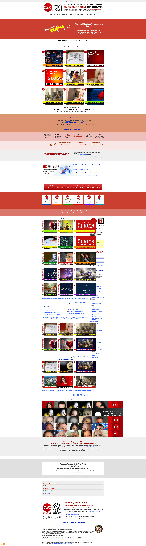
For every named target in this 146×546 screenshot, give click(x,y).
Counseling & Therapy (96, 349)
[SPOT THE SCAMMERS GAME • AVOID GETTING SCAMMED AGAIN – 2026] (84, 226)
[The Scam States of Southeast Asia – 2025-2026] (53, 382)
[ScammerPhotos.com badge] (57, 195)
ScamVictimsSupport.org (64, 142)
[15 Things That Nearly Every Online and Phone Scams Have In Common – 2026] (84, 242)
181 (80, 303)
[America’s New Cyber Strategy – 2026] (84, 289)
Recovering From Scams (97, 291)
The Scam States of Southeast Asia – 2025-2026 (50, 390)
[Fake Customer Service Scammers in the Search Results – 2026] (53, 242)
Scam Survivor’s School (83, 169)
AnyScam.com (80, 147)
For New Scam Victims (96, 307)
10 (78, 395)
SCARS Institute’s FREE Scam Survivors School (56, 176)
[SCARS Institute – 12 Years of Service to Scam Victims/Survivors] (97, 217)
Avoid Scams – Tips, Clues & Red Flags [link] (76, 313)
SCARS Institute (52, 144)
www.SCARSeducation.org (82, 173)
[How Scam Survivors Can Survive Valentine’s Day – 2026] (68, 344)
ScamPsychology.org (96, 142)
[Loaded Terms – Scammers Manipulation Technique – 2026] (53, 289)
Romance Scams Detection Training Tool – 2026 (53, 234)
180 (76, 303)
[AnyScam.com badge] (89, 195)
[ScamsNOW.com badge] (46, 195)
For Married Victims (94, 321)
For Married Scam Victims (73, 309)
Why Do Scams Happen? (97, 290)
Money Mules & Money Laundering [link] (75, 311)
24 (78, 357)
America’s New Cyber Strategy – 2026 (85, 298)
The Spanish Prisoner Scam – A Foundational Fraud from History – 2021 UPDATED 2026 (69, 251)
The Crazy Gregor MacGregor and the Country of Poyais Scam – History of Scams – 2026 (53, 267)
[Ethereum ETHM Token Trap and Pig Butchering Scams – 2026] (68, 367)
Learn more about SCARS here (86, 446)
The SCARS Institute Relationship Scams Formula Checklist (73, 109)
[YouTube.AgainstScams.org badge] (78, 195)
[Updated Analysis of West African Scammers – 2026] (78, 77)
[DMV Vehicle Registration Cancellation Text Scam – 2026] (84, 274)
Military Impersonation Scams (50, 309)
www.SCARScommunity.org (72, 122)
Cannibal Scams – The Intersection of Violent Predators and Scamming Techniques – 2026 (85, 267)
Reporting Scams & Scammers (98, 297)
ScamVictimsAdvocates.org (96, 144)
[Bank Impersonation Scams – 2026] (78, 96)
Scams (93, 301)
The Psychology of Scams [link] (97, 314)
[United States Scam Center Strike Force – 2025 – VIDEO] (84, 344)
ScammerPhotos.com (80, 144)
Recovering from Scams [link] (49, 310)
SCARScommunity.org (81, 154)
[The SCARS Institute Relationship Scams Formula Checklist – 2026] (78, 58)
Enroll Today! (76, 164)
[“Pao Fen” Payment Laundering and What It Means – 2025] (84, 382)
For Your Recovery (56, 178)
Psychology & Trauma (96, 316)
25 (81, 357)
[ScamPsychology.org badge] (99, 195)
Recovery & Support (96, 313)
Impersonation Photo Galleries (73, 399)
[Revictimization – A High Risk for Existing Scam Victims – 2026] (57, 96)
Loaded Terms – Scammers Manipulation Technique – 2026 (53, 298)
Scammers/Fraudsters (96, 303)
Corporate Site (95, 353)
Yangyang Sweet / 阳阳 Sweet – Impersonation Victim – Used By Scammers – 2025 (68, 391)
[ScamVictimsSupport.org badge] (68, 195)
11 (81, 395)
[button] (94, 14)
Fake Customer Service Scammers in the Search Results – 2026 (53, 250)
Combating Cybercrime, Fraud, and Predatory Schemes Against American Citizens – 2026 (69, 299)
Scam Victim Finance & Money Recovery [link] (52, 314)
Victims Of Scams (95, 309)
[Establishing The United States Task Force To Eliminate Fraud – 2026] (53, 274)
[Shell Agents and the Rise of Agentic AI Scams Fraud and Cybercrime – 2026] (68, 274)
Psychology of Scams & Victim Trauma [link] (52, 312)
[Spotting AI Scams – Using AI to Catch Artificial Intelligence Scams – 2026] (57, 58)
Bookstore (94, 355)
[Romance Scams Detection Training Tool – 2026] (53, 226)
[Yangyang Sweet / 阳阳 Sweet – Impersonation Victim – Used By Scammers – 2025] (68, 382)
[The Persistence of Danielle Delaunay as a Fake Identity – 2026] (99, 77)
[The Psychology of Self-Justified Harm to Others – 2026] (99, 58)
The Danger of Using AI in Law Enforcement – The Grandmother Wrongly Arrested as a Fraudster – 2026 (68, 267)
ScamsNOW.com (80, 142)
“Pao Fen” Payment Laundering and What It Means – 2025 (83, 390)
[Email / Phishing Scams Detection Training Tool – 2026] (99, 96)
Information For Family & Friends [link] (75, 308)
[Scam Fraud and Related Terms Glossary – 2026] (57, 77)
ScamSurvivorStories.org (96, 147)
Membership (94, 357)
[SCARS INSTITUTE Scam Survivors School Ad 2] (57, 163)
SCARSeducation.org (64, 144)
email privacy (100, 265)
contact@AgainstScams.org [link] (73, 514)
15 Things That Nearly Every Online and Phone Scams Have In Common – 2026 (85, 251)
